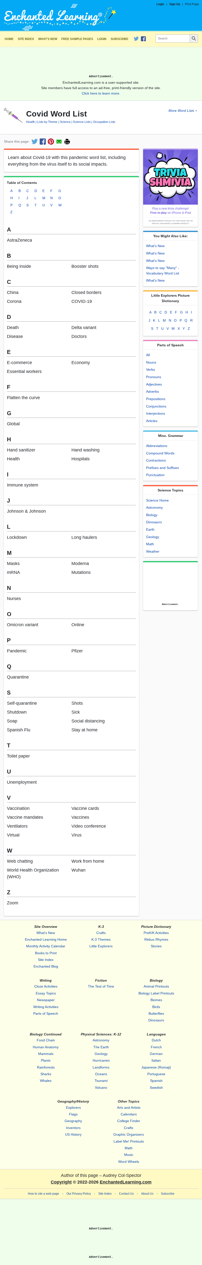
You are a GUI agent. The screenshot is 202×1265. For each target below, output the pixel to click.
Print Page (192, 4)
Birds (156, 1007)
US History (73, 1134)
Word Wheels (128, 1162)
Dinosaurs (154, 522)
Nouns (151, 362)
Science (65, 121)
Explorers (73, 1107)
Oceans (101, 1074)
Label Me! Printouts (129, 1141)
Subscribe (119, 39)
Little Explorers (101, 946)
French (156, 1047)
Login (160, 4)
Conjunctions (156, 406)
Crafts (101, 933)
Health (30, 121)
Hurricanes (101, 1060)
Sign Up (174, 4)
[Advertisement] (101, 63)
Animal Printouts (156, 986)
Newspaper (46, 1000)
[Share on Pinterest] (51, 141)
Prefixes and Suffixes (162, 468)
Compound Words (160, 453)
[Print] (67, 141)
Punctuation (155, 475)
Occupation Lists (104, 121)
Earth (150, 529)
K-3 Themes (101, 939)
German (156, 1054)
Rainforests (46, 1067)
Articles (151, 421)
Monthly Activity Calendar (45, 946)
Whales (45, 1081)
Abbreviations (156, 446)
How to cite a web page (43, 1193)
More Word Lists (181, 111)
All (148, 355)
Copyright (61, 1182)
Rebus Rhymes (156, 939)
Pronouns (153, 377)
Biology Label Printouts (156, 993)
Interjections (155, 413)
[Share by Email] (59, 141)
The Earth (101, 1047)
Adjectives (154, 384)
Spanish (156, 1081)
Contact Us (126, 1193)
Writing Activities (45, 1007)
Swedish (156, 1088)
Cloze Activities (45, 986)
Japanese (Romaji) (156, 1067)
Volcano (101, 1088)
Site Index (26, 39)
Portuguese (156, 1074)
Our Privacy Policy (79, 1193)
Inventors (73, 1128)
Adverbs (152, 391)
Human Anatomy (46, 1047)
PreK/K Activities (156, 933)
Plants (45, 1060)
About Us (147, 1193)
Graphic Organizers (128, 1134)
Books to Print (46, 953)
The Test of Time (101, 986)
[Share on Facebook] (43, 141)
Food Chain (46, 1040)
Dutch (156, 1040)
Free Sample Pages (77, 39)
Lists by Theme (47, 121)
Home (9, 39)
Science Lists (82, 121)
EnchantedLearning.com (126, 1182)
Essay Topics (46, 993)
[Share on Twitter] (35, 141)
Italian (156, 1060)
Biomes (156, 1000)
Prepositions (155, 399)
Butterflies (156, 1013)
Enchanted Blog (46, 966)
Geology (152, 537)
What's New (47, 39)
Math (150, 544)
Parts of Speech (45, 1013)
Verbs (150, 369)
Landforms (101, 1067)
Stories (156, 946)
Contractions (156, 460)
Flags (73, 1114)
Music (128, 1155)
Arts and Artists (128, 1107)
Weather (152, 551)
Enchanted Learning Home (46, 939)
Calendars (129, 1114)
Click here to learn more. (101, 93)
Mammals (45, 1054)
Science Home (157, 500)
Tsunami (101, 1081)
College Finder (128, 1121)
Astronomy (154, 507)
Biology (151, 515)
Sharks (45, 1074)
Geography (73, 1121)
